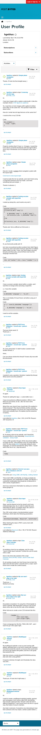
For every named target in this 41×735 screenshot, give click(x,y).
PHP (9, 78)
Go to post (7, 84)
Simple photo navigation (16, 163)
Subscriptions (9, 48)
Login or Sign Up (32, 2)
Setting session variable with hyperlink (17, 197)
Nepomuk (15, 530)
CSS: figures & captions (20, 103)
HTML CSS (11, 95)
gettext (17, 444)
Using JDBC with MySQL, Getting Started (25, 475)
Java (9, 472)
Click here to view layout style (12, 176)
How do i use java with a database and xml (17, 470)
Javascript (11, 391)
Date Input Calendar (16, 541)
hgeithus (9, 75)
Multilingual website (13, 691)
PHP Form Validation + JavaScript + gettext (16, 325)
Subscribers (8, 52)
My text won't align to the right (16, 577)
